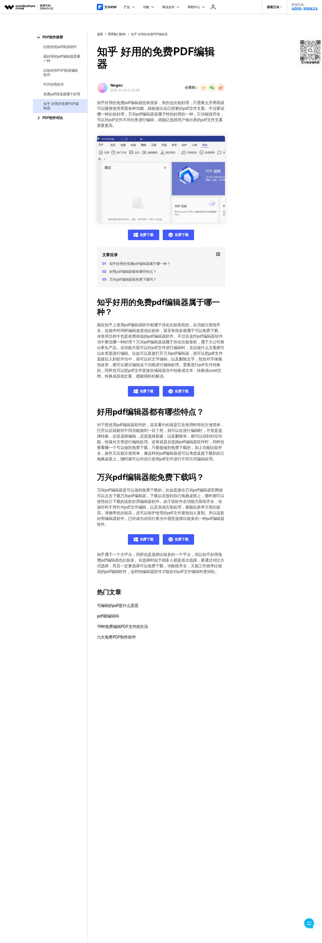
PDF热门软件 (117, 34)
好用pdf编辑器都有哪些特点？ (133, 271)
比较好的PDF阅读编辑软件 (60, 72)
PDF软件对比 (52, 118)
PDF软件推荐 (52, 37)
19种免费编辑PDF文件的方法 (122, 626)
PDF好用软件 (53, 84)
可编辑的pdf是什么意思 (117, 605)
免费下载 (147, 235)
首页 (100, 34)
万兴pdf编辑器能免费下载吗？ (133, 279)
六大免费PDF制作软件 (116, 637)
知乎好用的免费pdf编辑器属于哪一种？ (139, 264)
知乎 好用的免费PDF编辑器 (61, 106)
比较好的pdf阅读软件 (60, 47)
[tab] (60, 37)
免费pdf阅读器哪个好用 (61, 94)
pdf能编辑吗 (108, 616)
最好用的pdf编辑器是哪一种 (61, 58)
